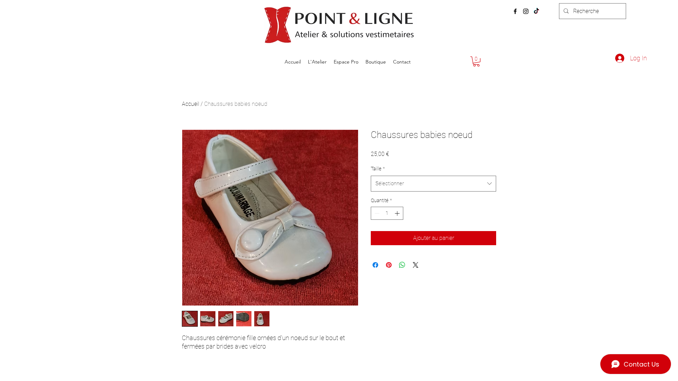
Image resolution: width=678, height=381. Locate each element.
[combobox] (433, 183)
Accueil (190, 104)
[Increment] (397, 213)
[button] (476, 61)
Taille (378, 168)
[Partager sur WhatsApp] (402, 265)
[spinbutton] (387, 213)
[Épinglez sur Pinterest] (389, 265)
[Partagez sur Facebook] (375, 265)
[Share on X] (415, 265)
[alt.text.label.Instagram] (525, 11)
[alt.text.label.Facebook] (515, 11)
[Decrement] (376, 213)
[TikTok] (536, 11)
